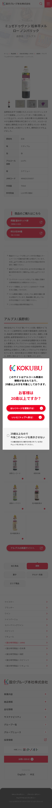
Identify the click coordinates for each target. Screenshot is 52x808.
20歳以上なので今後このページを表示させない (28, 435)
